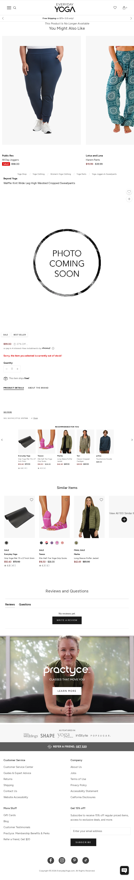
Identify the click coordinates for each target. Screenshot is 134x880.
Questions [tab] (25, 605)
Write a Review (69, 621)
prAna (98, 456)
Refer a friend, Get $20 (16, 839)
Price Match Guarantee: (67, 18)
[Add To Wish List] (129, 192)
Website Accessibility (15, 797)
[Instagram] (63, 860)
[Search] (14, 8)
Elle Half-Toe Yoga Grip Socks (45, 460)
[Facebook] (51, 860)
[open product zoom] (129, 199)
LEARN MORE (67, 691)
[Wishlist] (115, 7)
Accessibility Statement (84, 791)
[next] (131, 18)
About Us (76, 767)
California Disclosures (82, 797)
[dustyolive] (76, 542)
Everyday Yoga (24, 456)
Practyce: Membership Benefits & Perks (26, 833)
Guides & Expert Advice (17, 773)
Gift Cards (9, 815)
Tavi (78, 456)
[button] (22, 468)
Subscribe (83, 842)
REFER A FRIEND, (70, 746)
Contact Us (10, 791)
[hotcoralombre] (62, 542)
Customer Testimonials (16, 827)
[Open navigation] (9, 7)
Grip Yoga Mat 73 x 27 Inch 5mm (27, 460)
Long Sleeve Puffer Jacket (64, 460)
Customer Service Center (18, 767)
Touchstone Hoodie (104, 459)
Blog (6, 821)
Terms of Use (78, 779)
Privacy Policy (78, 785)
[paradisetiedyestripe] (57, 542)
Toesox (40, 456)
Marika (60, 456)
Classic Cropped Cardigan (83, 460)
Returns (7, 779)
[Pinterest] (74, 860)
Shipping (8, 785)
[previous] (3, 18)
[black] (6, 542)
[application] (124, 870)
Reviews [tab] (10, 605)
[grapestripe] (51, 542)
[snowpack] (41, 542)
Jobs (73, 773)
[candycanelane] (46, 542)
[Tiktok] (85, 860)
